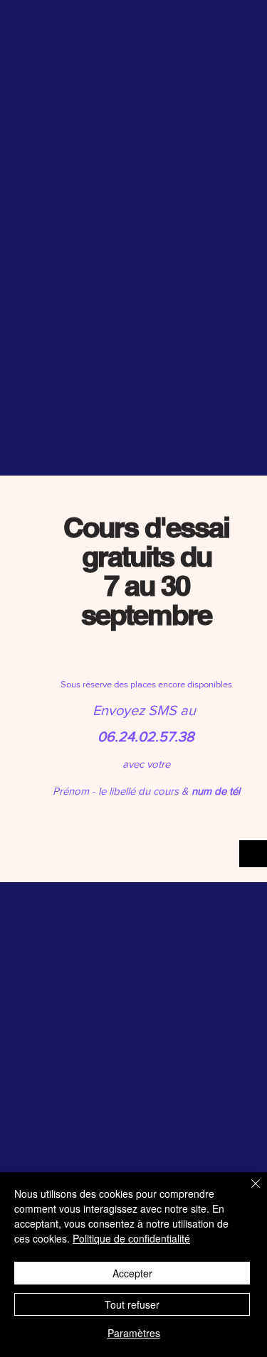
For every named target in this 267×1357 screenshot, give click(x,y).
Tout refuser (132, 1304)
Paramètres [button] (134, 1333)
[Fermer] (247, 1192)
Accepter (132, 1273)
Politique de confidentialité (131, 1238)
